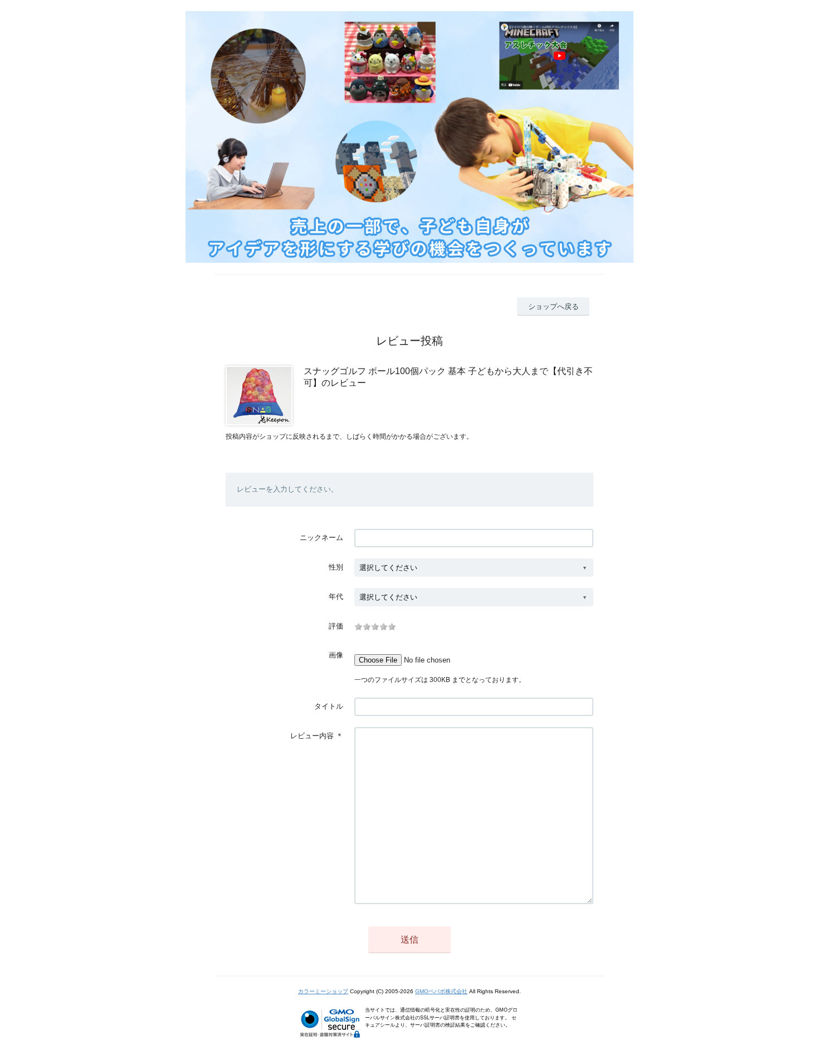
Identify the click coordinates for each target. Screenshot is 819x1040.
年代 (336, 596)
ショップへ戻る (553, 306)
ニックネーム (321, 537)
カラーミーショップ (323, 991)
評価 (336, 626)
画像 (336, 655)
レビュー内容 (312, 736)
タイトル (328, 706)
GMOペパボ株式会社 (441, 991)
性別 (336, 567)
